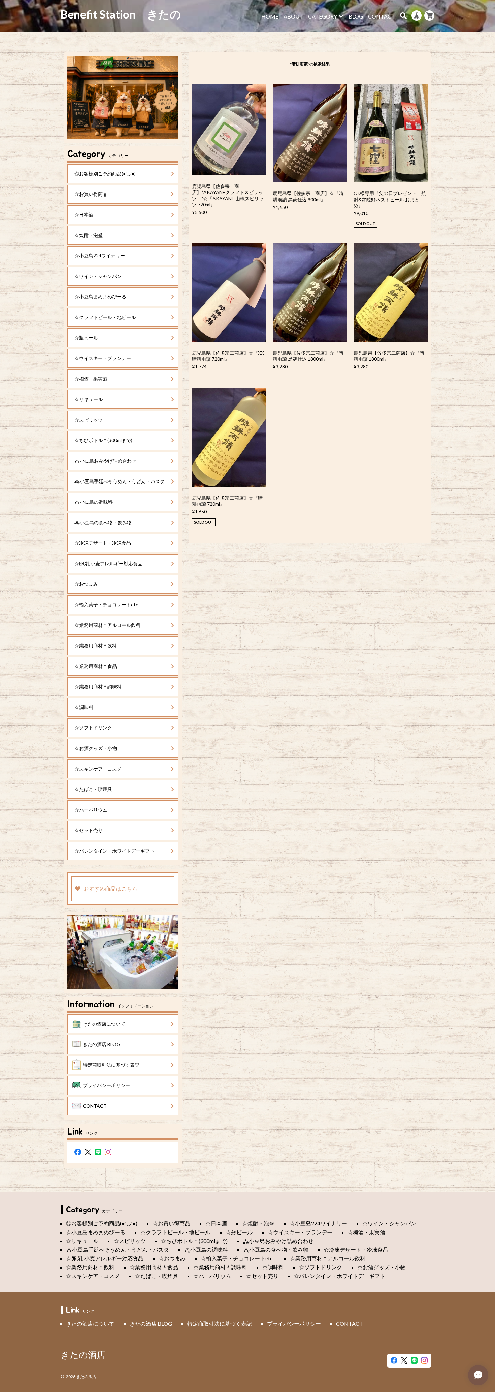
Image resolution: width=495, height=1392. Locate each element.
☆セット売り (88, 830)
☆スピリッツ (88, 420)
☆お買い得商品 (90, 194)
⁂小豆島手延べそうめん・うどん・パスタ (119, 481)
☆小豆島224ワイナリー (99, 255)
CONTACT (381, 16)
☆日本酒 (83, 214)
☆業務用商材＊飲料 (95, 645)
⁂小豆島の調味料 (93, 502)
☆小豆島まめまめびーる (100, 296)
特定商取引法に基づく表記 (111, 1065)
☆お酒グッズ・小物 (95, 748)
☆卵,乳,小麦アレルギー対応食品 (108, 563)
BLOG (356, 16)
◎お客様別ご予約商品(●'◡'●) (105, 173)
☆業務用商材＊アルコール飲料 (107, 625)
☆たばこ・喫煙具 (93, 789)
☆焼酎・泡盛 (88, 235)
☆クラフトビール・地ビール (105, 317)
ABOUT (293, 16)
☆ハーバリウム (90, 810)
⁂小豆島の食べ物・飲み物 (103, 522)
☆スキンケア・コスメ (98, 769)
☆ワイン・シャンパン (98, 276)
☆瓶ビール (86, 338)
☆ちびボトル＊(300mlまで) (103, 440)
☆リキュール (88, 399)
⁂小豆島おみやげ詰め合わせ (105, 461)
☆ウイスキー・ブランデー (102, 358)
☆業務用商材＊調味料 (98, 686)
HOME (269, 16)
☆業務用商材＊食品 (95, 666)
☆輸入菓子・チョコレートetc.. (107, 604)
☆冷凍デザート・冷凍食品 (102, 543)
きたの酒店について (104, 1024)
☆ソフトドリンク (93, 727)
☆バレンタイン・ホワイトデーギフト (114, 851)
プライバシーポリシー (106, 1085)
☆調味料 (83, 707)
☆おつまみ (86, 584)
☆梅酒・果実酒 (90, 379)
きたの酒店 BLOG (101, 1044)
